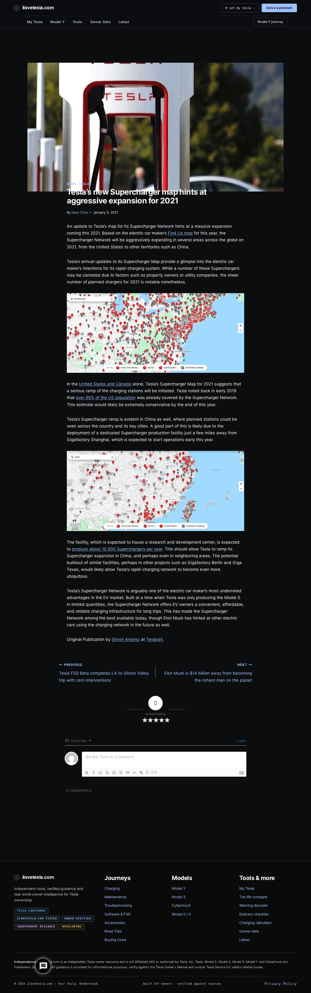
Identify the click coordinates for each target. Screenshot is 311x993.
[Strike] (107, 772)
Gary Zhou (80, 212)
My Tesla (34, 22)
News (71, 184)
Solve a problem (279, 8)
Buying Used (115, 940)
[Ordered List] (114, 772)
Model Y (57, 22)
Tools (77, 22)
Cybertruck (181, 905)
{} (147, 772)
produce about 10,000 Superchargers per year (117, 549)
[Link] (141, 772)
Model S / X (181, 914)
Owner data (249, 931)
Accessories (114, 923)
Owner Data (100, 22)
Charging (112, 888)
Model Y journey (270, 22)
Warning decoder (253, 905)
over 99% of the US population (106, 397)
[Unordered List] (120, 772)
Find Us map (180, 233)
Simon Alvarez (126, 639)
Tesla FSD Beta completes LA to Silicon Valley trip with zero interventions (104, 673)
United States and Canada (105, 384)
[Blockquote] (127, 772)
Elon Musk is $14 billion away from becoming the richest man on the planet (208, 673)
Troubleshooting (118, 905)
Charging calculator (255, 923)
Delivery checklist (254, 914)
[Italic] (93, 772)
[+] (154, 772)
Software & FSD (117, 914)
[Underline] (100, 772)
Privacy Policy (281, 984)
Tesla (84, 184)
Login (241, 741)
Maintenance (115, 897)
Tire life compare (253, 897)
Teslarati (154, 639)
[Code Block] (134, 772)
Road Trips (113, 931)
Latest (124, 22)
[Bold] (86, 772)
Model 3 (178, 897)
